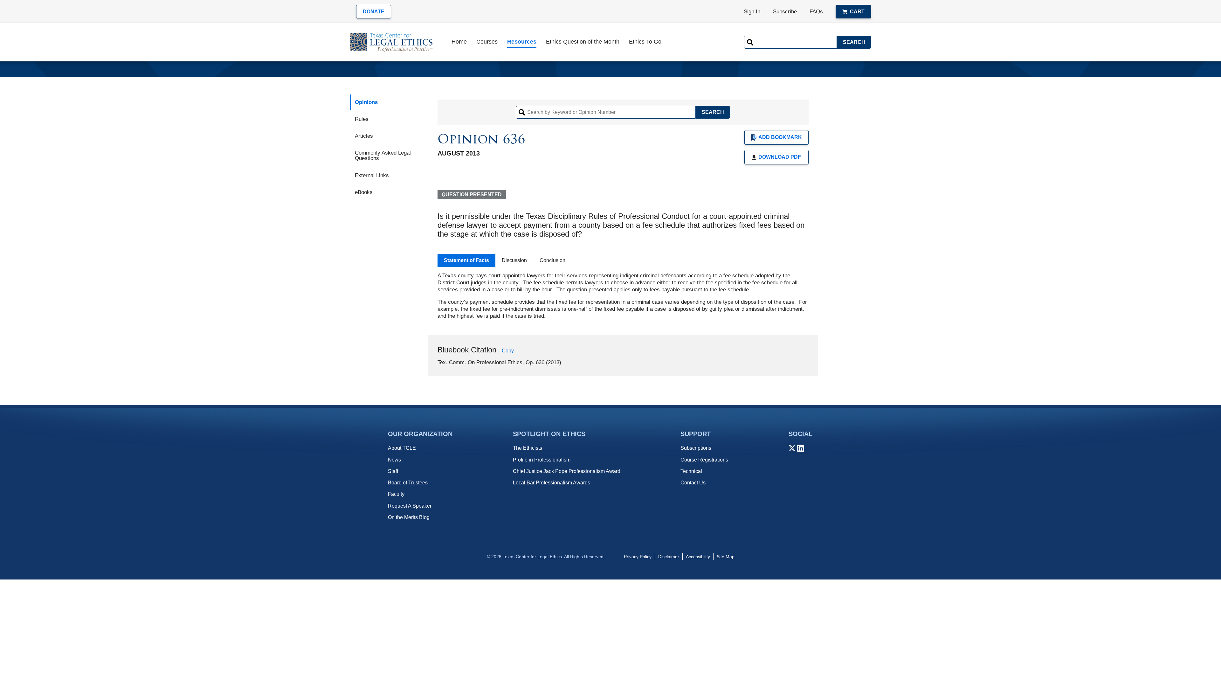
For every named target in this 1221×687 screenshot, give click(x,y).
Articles (364, 136)
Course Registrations (704, 459)
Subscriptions (695, 448)
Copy (508, 350)
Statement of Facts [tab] (466, 260)
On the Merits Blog (409, 517)
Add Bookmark (780, 137)
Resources (521, 41)
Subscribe (785, 12)
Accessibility (698, 556)
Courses (487, 41)
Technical (691, 471)
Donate (373, 11)
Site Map (726, 556)
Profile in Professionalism (541, 459)
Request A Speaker (409, 506)
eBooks (364, 192)
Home (459, 41)
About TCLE (402, 448)
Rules (362, 119)
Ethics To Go (645, 41)
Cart (857, 11)
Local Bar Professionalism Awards (551, 482)
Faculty (396, 494)
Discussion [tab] (514, 260)
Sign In (752, 12)
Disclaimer (668, 556)
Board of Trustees (408, 482)
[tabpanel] (623, 296)
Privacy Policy (638, 556)
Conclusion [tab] (552, 260)
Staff (393, 471)
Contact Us (693, 482)
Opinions (366, 102)
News (394, 459)
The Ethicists (527, 448)
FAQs (816, 12)
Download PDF (779, 157)
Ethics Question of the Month (582, 41)
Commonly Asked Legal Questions (383, 155)
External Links (372, 175)
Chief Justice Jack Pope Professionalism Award (566, 471)
